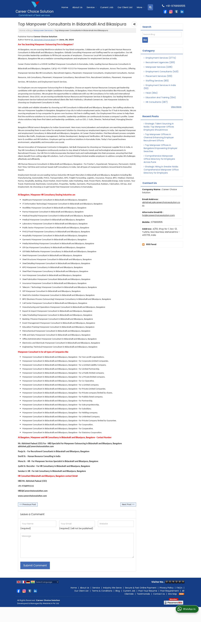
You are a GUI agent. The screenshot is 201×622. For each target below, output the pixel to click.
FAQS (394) (151, 92)
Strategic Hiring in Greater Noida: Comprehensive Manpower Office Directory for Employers (161, 169)
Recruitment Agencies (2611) (160, 62)
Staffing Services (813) (157, 80)
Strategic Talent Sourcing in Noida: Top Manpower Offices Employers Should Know (159, 126)
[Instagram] (171, 11)
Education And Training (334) (160, 97)
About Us (77, 7)
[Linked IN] (182, 11)
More (139, 7)
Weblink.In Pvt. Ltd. (51, 603)
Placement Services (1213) (158, 76)
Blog (29, 30)
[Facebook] (165, 11)
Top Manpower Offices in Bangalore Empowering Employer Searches (160, 148)
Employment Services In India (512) (160, 87)
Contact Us (159, 593)
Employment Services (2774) (160, 57)
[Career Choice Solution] (34, 8)
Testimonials (143, 593)
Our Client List (125, 7)
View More (176, 106)
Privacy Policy (166, 587)
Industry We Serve (112, 587)
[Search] (150, 7)
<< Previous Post (28, 504)
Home (65, 7)
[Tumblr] (176, 11)
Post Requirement (169, 590)
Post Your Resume (147, 590)
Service (91, 7)
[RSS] (181, 593)
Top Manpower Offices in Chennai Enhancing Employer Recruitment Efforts (159, 137)
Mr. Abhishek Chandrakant (43, 39)
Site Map (172, 593)
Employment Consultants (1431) (161, 71)
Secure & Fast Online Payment (140, 587)
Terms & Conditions (102, 590)
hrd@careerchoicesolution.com (158, 215)
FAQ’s (179, 587)
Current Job (106, 7)
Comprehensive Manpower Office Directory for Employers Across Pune (159, 159)
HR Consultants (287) (156, 102)
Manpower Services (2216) (158, 66)
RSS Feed (151, 244)
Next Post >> (128, 504)
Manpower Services (43, 30)
